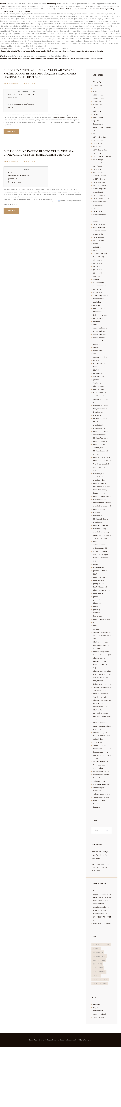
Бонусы (10, 172)
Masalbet (97, 422)
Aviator (96, 279)
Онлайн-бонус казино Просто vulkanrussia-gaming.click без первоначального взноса (39, 153)
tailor (95, 983)
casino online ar (99, 334)
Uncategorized (11, 83)
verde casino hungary (102, 771)
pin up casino (98, 584)
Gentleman (97, 383)
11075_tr (96, 114)
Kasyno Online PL (100, 409)
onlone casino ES (100, 548)
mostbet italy (98, 477)
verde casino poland (101, 775)
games (96, 380)
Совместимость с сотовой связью (21, 104)
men (94, 960)
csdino (96, 354)
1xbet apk (97, 169)
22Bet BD (97, 247)
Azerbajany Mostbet (101, 295)
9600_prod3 (98, 263)
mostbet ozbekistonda (102, 503)
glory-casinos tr (99, 386)
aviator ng (97, 289)
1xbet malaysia (99, 224)
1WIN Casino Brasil (100, 150)
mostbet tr (97, 512)
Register (96, 1004)
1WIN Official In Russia (102, 156)
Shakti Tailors (34, 1040)
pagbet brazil (98, 567)
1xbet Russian (98, 237)
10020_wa (97, 85)
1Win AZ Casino (99, 137)
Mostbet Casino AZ (100, 441)
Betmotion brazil (100, 315)
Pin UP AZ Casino (100, 577)
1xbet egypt (98, 205)
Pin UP (96, 574)
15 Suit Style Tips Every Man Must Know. (100, 855)
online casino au (99, 545)
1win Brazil (97, 147)
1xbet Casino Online (101, 198)
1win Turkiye (98, 160)
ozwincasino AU (99, 972)
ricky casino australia (101, 619)
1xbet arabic (98, 172)
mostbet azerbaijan (101, 435)
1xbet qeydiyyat (99, 231)
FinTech (96, 370)
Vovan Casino (98, 778)
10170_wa (97, 91)
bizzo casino (98, 318)
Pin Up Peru (98, 593)
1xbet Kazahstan (99, 215)
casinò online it (99, 338)
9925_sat (97, 276)
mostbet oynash (99, 499)
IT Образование (99, 393)
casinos (96, 347)
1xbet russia (98, 234)
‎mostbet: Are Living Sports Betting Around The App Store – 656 (102, 535)
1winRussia (97, 166)
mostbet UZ (97, 964)
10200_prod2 (98, 98)
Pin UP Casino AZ (100, 587)
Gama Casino (98, 376)
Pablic (95, 564)
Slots (95, 626)
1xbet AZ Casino (99, 176)
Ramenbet (97, 616)
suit (106, 979)
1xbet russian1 (99, 240)
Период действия (14, 182)
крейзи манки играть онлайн (65, 117)
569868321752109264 (102, 923)
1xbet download (99, 202)
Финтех (96, 804)
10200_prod (98, 95)
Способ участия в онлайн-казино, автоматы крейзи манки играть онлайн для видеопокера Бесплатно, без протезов (40, 74)
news (95, 542)
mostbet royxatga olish (102, 506)
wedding (103, 983)
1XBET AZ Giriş (99, 179)
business (96, 944)
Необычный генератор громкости (21, 94)
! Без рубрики (98, 82)
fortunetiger (98, 952)
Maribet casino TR (100, 418)
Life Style (97, 415)
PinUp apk (97, 603)
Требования (12, 179)
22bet (95, 244)
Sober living (98, 739)
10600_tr (97, 111)
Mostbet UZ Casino (100, 519)
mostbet (101, 960)
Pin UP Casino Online (101, 590)
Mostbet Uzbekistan (101, 525)
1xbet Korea (98, 218)
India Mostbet (98, 389)
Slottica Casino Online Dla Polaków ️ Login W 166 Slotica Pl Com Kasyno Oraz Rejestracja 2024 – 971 (102, 677)
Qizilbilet (96, 613)
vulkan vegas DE (100, 781)
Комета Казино (99, 800)
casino (95, 325)
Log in (95, 1007)
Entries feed (98, 1011)
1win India (97, 153)
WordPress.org (99, 1017)
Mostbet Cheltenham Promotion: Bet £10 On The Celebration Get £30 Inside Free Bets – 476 (102, 464)
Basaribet (97, 305)
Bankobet (97, 302)
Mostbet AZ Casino (100, 431)
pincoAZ (96, 600)
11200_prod (98, 117)
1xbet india (97, 211)
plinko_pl (97, 609)
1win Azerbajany (100, 140)
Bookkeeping (98, 321)
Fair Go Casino (99, 363)
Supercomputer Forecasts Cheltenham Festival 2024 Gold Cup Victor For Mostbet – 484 (102, 752)
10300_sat (97, 105)
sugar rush (97, 742)
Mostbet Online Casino (102, 496)
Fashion (96, 367)
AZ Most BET (98, 292)
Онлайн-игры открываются (18, 175)
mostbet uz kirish (100, 522)
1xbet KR (96, 221)
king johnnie (98, 412)
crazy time (97, 350)
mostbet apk (98, 425)
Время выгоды (13, 98)
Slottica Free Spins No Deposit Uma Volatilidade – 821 (102, 703)
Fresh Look (97, 373)
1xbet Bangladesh (100, 189)
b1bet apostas (98, 299)
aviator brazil (98, 283)
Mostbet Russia (99, 509)
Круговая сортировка (16, 101)
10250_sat (97, 101)
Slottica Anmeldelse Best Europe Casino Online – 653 (101, 645)
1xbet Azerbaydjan (100, 185)
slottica (96, 629)
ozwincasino (98, 968)
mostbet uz (97, 516)
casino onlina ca (99, 331)
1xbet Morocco (99, 228)
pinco (95, 597)
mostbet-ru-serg (99, 528)
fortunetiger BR (99, 956)
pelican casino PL (100, 571)
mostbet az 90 (99, 428)
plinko (95, 606)
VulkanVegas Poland (101, 797)
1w (94, 134)
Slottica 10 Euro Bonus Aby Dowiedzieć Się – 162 (102, 635)
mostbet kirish (99, 480)
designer (96, 948)
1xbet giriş (97, 208)
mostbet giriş (98, 473)
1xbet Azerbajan (99, 182)
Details (96, 360)
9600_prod (98, 260)
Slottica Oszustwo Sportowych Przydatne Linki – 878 (102, 726)
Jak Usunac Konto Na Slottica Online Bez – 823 (101, 399)
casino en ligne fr (100, 328)
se (94, 622)
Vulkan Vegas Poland (101, 794)
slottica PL (97, 979)
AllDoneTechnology (85, 1040)
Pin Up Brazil (98, 580)
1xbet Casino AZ (99, 195)
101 (94, 88)
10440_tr (97, 108)
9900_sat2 (97, 273)
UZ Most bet (98, 768)
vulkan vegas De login (102, 784)
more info (11, 131)
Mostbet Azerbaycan (101, 438)
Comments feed (99, 1014)
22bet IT (96, 250)
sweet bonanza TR (100, 762)
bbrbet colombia (100, 308)
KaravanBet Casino (100, 406)
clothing (105, 944)
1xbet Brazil (98, 192)
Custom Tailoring (100, 357)
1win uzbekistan (99, 163)
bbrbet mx (97, 312)
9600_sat (97, 266)
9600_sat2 (97, 270)
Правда (10, 107)
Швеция (96, 807)
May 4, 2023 (29, 83)
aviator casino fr (99, 286)
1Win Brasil (97, 143)
